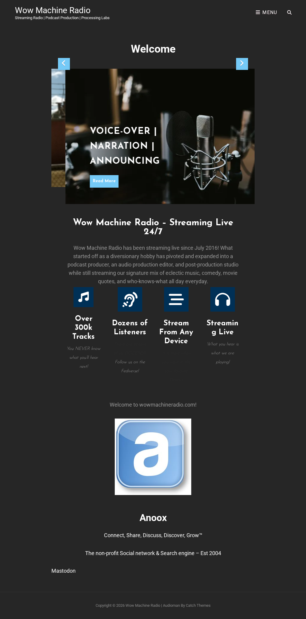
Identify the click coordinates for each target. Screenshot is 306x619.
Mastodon (63, 571)
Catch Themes (198, 605)
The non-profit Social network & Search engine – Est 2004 (153, 553)
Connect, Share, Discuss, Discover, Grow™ (153, 535)
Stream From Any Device (176, 332)
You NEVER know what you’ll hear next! (83, 358)
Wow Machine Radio (53, 10)
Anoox (153, 517)
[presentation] (64, 64)
